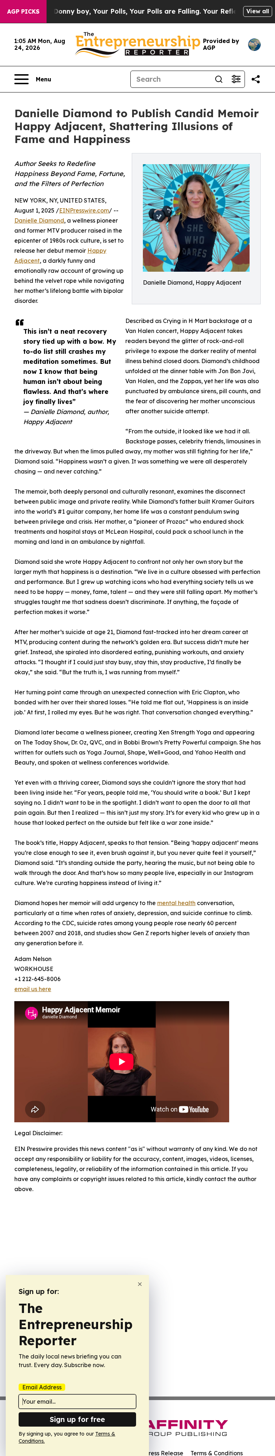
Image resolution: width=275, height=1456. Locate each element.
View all (257, 11)
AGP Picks (23, 11)
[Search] (218, 79)
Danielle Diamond (39, 220)
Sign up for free (77, 1419)
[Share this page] (256, 79)
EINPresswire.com (84, 210)
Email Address (42, 1387)
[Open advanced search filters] (236, 79)
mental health (176, 903)
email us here (32, 989)
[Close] (139, 1284)
